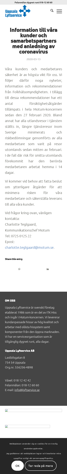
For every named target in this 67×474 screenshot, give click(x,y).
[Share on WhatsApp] (19, 269)
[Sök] (50, 11)
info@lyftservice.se (27, 390)
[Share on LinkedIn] (48, 269)
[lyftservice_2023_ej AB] (27, 11)
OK (17, 465)
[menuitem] (50, 11)
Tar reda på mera (40, 465)
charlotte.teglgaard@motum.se (29, 247)
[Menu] (57, 11)
